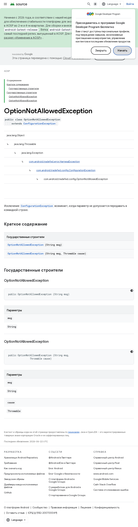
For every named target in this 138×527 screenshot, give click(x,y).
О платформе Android (16, 507)
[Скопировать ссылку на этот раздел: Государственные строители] (67, 271)
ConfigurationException (39, 123)
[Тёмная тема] (132, 291)
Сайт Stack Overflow (104, 484)
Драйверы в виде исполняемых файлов (21, 486)
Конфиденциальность (107, 507)
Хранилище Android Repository (21, 457)
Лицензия (85, 507)
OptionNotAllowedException (26, 244)
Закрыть (101, 50)
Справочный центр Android (108, 457)
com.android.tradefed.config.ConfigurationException (65, 170)
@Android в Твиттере (60, 457)
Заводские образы (14, 479)
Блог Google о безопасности (64, 473)
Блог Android (56, 468)
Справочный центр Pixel (106, 462)
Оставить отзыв (15, 513)
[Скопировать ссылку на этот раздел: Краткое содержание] (51, 224)
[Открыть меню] (5, 4)
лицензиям (73, 432)
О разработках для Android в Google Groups (65, 488)
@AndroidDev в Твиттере (62, 462)
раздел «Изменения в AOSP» (23, 38)
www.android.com (103, 473)
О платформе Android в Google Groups (61, 480)
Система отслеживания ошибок (111, 489)
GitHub (8, 492)
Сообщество (39, 507)
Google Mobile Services (105, 479)
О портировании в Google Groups (67, 495)
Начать (122, 50)
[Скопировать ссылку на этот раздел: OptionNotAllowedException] (52, 281)
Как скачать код (13, 468)
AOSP (7, 71)
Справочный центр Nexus (107, 468)
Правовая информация (64, 507)
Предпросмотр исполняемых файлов (24, 473)
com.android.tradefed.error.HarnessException (54, 161)
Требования (10, 462)
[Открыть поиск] (89, 4)
